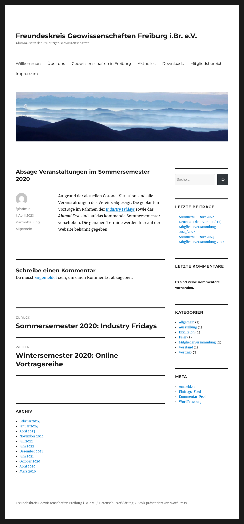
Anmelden (187, 387)
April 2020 (27, 466)
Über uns (56, 63)
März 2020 (28, 471)
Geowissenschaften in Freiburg (101, 63)
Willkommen (28, 63)
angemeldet (46, 277)
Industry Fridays (120, 209)
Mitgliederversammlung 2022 (201, 242)
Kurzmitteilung (28, 222)
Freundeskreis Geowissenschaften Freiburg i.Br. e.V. (106, 36)
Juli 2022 (26, 441)
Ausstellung (188, 327)
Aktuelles (147, 63)
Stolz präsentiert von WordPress (162, 503)
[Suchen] (222, 179)
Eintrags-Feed (190, 392)
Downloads (173, 63)
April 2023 (27, 431)
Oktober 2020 (30, 461)
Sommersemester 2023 (196, 237)
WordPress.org (190, 402)
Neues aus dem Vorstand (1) (200, 222)
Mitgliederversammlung (197, 342)
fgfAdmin (23, 209)
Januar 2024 (29, 426)
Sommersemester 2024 (196, 217)
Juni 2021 (27, 456)
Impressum (27, 73)
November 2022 (32, 436)
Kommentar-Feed (192, 397)
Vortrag (185, 352)
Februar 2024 (30, 421)
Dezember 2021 (31, 451)
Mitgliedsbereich (206, 63)
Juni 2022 (27, 446)
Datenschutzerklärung (116, 503)
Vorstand (186, 347)
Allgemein (24, 229)
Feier (183, 337)
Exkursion (187, 332)
